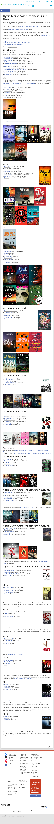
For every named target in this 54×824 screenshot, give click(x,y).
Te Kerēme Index (35, 772)
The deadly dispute (8, 65)
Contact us (21, 784)
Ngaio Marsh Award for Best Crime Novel (28, 26)
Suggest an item (23, 758)
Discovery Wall (34, 766)
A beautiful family (8, 74)
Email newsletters (12, 755)
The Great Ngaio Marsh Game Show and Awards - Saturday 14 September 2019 (32, 453)
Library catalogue (35, 755)
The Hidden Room (8, 500)
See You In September (9, 494)
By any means (7, 663)
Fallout (6, 593)
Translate (51, 807)
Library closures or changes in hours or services (12, 784)
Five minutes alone (8, 587)
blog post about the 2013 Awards (15, 654)
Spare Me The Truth (9, 531)
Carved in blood (8, 58)
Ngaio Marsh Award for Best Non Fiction (39, 28)
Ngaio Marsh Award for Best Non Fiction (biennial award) (17, 42)
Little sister (6, 642)
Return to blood (7, 87)
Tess (5, 495)
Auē (5, 416)
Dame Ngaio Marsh (45, 35)
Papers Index (34, 770)
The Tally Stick (7, 381)
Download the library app (36, 757)
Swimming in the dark (9, 590)
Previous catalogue (35, 758)
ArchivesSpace (34, 760)
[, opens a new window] (5, 806)
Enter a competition (24, 775)
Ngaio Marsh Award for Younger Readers (18, 29)
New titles (11, 757)
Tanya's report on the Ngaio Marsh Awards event (17, 121)
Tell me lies (7, 384)
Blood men (6, 684)
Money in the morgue (9, 460)
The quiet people (8, 312)
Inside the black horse (9, 570)
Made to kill (7, 572)
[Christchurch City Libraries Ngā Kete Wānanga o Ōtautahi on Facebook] (6, 754)
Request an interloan (24, 760)
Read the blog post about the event (11, 700)
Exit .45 (6, 253)
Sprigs (5, 378)
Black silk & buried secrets (10, 63)
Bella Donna (7, 66)
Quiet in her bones (8, 318)
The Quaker (7, 462)
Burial (5, 718)
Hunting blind (7, 687)
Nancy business (8, 314)
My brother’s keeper (9, 616)
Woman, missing (8, 90)
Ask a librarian (23, 761)
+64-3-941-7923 (35, 792)
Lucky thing (7, 57)
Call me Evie (7, 464)
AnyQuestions (22, 787)
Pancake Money (8, 529)
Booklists (11, 760)
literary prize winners (12, 46)
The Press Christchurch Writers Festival (23, 678)
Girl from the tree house (9, 419)
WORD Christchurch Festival (26, 507)
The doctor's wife (8, 257)
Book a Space (23, 766)
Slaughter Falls (7, 689)
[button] (30, 1)
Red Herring (7, 533)
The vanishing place (9, 71)
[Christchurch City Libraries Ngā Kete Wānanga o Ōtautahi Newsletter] (6, 765)
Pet (5, 173)
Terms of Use (14, 810)
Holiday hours (11, 781)
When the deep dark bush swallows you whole (15, 69)
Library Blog (11, 758)
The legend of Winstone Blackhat (12, 573)
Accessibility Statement (32, 810)
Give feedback (22, 789)
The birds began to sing (9, 61)
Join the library (23, 755)
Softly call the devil (8, 60)
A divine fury (7, 89)
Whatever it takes (8, 418)
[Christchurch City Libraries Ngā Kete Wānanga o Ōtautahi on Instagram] (6, 760)
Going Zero (7, 176)
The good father (8, 68)
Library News (11, 761)
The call (6, 95)
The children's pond (9, 592)
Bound (5, 665)
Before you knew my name (10, 310)
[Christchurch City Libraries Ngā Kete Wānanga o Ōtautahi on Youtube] (6, 762)
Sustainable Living (12, 793)
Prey (5, 97)
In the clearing (7, 423)
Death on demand (8, 638)
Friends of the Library (12, 791)
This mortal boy (7, 459)
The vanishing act (8, 465)
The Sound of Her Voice (9, 497)
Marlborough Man (8, 492)
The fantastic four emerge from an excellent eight (23, 627)
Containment (7, 719)
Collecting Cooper (8, 661)
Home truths (7, 92)
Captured (6, 686)
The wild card (7, 424)
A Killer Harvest (8, 498)
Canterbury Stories (35, 761)
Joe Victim (6, 613)
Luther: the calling (8, 660)
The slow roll (7, 262)
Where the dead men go (10, 611)
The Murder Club (8, 379)
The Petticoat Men (8, 589)
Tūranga (10, 794)
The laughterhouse (8, 640)
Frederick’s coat (8, 615)
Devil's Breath (7, 174)
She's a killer (7, 315)
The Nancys (7, 421)
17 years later (7, 94)
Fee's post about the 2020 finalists (14, 414)
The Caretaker (7, 170)
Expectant (6, 177)
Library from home (35, 776)
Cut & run (6, 716)
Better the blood (8, 259)
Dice (5, 168)
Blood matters (7, 261)
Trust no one (7, 569)
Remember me (7, 251)
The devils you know (9, 317)
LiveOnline (21, 785)
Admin (10, 763)
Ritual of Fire (7, 166)
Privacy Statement (22, 810)
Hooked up (6, 72)
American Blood (8, 575)
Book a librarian (23, 767)
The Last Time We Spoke (10, 528)
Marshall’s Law (7, 534)
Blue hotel (6, 254)
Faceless (6, 643)
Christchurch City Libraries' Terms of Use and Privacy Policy (40, 804)
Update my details (24, 757)
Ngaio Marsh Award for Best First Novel (13, 41)
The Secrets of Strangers (10, 382)
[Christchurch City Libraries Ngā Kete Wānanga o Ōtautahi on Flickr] (6, 757)
